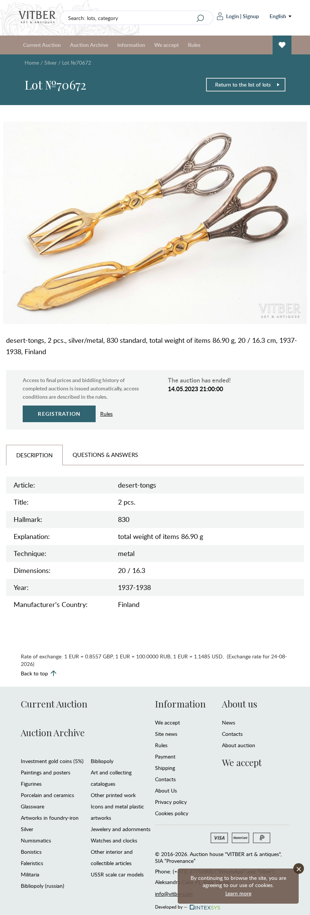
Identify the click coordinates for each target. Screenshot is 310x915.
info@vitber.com (174, 893)
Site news (166, 733)
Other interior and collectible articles (112, 857)
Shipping (165, 767)
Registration (59, 413)
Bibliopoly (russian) (42, 885)
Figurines (31, 783)
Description (34, 455)
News (228, 722)
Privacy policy (171, 801)
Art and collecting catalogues (111, 778)
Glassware (32, 806)
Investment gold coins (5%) (52, 761)
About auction (238, 745)
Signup (251, 16)
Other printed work (113, 795)
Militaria (30, 874)
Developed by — (171, 905)
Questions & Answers (105, 454)
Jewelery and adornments (120, 829)
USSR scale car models (117, 874)
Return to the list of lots (243, 84)
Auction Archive (53, 732)
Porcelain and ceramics (47, 795)
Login (232, 16)
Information (180, 704)
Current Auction (54, 704)
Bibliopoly (102, 761)
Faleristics (32, 863)
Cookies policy (171, 813)
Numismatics (36, 840)
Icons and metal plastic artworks (117, 812)
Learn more (238, 893)
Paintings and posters (45, 772)
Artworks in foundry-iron (50, 817)
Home (32, 62)
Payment (165, 756)
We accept (167, 722)
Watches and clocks (114, 840)
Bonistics (31, 851)
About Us (166, 790)
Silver (50, 62)
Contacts (165, 779)
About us (239, 704)
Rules (194, 44)
